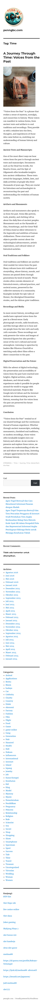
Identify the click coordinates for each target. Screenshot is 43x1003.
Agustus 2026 (12, 572)
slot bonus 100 (9, 935)
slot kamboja (9, 941)
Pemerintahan (12, 800)
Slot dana (7, 916)
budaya (9, 688)
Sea (7, 826)
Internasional (12, 758)
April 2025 (10, 611)
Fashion (9, 714)
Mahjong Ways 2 (10, 928)
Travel (8, 861)
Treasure (10, 864)
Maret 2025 (11, 614)
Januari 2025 (11, 620)
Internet (9, 762)
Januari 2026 (11, 585)
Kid (7, 784)
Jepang (9, 768)
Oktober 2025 (12, 595)
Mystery (9, 794)
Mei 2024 (10, 646)
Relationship (11, 813)
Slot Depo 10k (9, 903)
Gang (8, 733)
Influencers (11, 755)
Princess (9, 810)
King (8, 787)
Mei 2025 (10, 608)
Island (8, 765)
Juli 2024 (10, 640)
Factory (9, 710)
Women (9, 880)
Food (8, 723)
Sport (8, 848)
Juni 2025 (10, 604)
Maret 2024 (11, 652)
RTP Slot (7, 896)
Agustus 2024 (12, 636)
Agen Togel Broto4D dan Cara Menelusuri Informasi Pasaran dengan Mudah (19, 504)
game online (11, 730)
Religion (9, 816)
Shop (8, 832)
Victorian (10, 870)
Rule (8, 819)
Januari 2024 (11, 659)
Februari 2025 (12, 617)
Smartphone (11, 842)
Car (7, 691)
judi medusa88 (10, 983)
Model (8, 790)
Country (9, 701)
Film (8, 717)
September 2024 (13, 633)
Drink (8, 704)
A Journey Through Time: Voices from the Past (21, 57)
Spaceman (10, 845)
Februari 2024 (12, 656)
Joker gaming (9, 922)
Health (9, 746)
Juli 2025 (10, 601)
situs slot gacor (10, 948)
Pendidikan (11, 803)
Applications (11, 678)
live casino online (11, 909)
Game (8, 726)
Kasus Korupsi (12, 778)
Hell (7, 749)
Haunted (10, 742)
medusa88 (8, 954)
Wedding (10, 874)
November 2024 (13, 627)
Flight (8, 720)
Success (9, 851)
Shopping (10, 835)
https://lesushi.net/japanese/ (16, 976)
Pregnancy (10, 806)
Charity (9, 698)
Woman (9, 877)
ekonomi (10, 707)
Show (8, 838)
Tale (8, 854)
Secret (8, 829)
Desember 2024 (13, 624)
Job (7, 774)
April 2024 (10, 649)
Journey (23, 463)
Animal (9, 675)
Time (16, 463)
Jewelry (9, 771)
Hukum (9, 752)
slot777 (6, 989)
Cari (5, 478)
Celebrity (10, 694)
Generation (11, 736)
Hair (8, 739)
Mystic (9, 797)
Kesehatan (10, 781)
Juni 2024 (10, 643)
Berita (8, 682)
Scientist (10, 822)
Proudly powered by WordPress (26, 999)
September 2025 (13, 598)
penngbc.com (13, 30)
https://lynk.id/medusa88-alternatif (20, 970)
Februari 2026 (12, 582)
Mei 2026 (10, 579)
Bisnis (8, 685)
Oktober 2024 (12, 630)
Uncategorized (12, 867)
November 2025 (13, 592)
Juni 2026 (10, 576)
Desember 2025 (13, 588)
